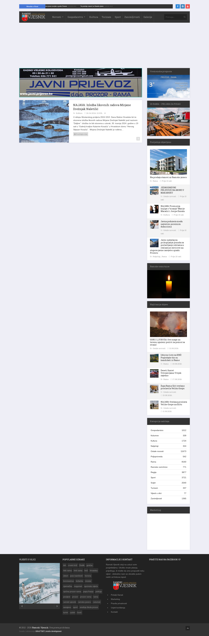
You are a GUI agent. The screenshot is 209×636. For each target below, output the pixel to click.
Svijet (168, 483)
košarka (79, 581)
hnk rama (78, 570)
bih (64, 565)
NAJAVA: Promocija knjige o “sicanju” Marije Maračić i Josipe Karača (173, 209)
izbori (65, 576)
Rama (155, 181)
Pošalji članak (117, 595)
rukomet (96, 602)
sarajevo (67, 607)
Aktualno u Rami (32, 6)
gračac (90, 565)
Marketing (115, 599)
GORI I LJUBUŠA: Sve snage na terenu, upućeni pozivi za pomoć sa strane (167, 342)
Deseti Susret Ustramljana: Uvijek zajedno (171, 373)
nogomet (78, 586)
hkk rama (67, 570)
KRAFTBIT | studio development (49, 631)
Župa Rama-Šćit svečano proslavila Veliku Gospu (173, 387)
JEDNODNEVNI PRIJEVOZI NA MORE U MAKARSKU (172, 190)
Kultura (93, 16)
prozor (75, 597)
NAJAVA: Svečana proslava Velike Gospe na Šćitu (174, 403)
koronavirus (68, 581)
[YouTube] (188, 6)
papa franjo (88, 591)
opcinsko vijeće (91, 586)
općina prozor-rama (72, 591)
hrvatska (94, 570)
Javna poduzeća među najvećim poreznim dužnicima (172, 224)
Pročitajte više (81, 132)
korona (88, 576)
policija (99, 591)
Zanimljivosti (132, 16)
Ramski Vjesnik (40, 627)
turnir (65, 612)
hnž (86, 570)
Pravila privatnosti (119, 603)
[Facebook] (178, 6)
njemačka (67, 586)
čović (79, 612)
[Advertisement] (104, 47)
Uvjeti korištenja (118, 608)
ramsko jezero (84, 602)
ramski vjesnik (69, 602)
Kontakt (114, 612)
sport (75, 607)
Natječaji (157, 256)
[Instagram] (183, 6)
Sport (118, 16)
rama (95, 597)
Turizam (106, 16)
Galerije (147, 16)
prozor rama (85, 597)
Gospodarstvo (75, 16)
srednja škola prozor (89, 607)
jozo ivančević (76, 576)
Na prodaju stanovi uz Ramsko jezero (107, 6)
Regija (168, 472)
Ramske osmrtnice (168, 467)
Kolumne (168, 435)
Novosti (56, 16)
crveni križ (72, 565)
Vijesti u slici (168, 493)
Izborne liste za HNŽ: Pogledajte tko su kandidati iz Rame (171, 357)
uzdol (72, 612)
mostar (88, 581)
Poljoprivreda (168, 456)
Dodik (81, 565)
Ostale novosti (169, 196)
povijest (66, 597)
